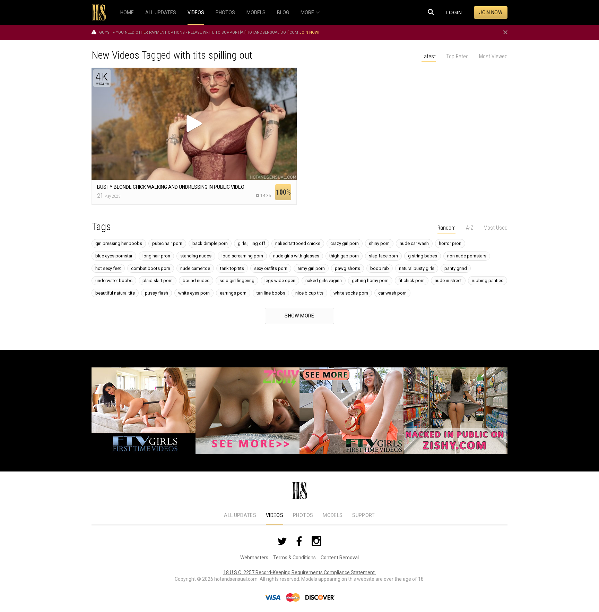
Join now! (309, 32)
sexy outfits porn (270, 268)
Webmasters (254, 557)
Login (454, 12)
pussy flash (156, 293)
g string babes (422, 255)
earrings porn (233, 293)
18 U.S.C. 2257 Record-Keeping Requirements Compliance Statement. (299, 572)
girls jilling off (251, 243)
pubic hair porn (167, 243)
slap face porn (383, 255)
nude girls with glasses (296, 255)
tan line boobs (271, 293)
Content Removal (340, 557)
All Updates (240, 515)
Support (363, 515)
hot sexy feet (108, 268)
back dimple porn (210, 243)
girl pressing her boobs (118, 243)
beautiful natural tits (115, 293)
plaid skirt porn (157, 280)
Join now (490, 12)
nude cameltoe (195, 268)
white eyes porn (194, 293)
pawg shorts (347, 268)
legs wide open (279, 280)
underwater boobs (113, 280)
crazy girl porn (344, 243)
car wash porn (392, 293)
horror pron (450, 243)
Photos (303, 515)
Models (332, 515)
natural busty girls (416, 268)
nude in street (448, 280)
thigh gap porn (344, 255)
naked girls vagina (323, 280)
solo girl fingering (236, 280)
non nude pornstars (466, 255)
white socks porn (350, 293)
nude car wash (414, 243)
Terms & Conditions (294, 557)
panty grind (455, 268)
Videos (274, 515)
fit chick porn (412, 280)
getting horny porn (370, 280)
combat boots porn (150, 268)
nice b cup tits (309, 293)
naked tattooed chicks (297, 243)
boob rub (379, 268)
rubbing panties (487, 280)
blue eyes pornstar (113, 255)
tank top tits (232, 268)
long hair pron (156, 255)
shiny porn (379, 243)
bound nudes (196, 280)
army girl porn (311, 268)
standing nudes (195, 255)
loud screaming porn (242, 255)
